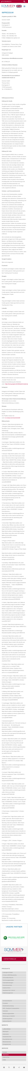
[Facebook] (4, 1067)
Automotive (6, 1034)
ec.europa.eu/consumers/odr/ (12, 417)
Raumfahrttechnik (7, 1039)
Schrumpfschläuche (8, 977)
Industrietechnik (7, 1036)
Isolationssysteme (7, 1018)
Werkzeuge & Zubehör (9, 1016)
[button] (24, 1)
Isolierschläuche (7, 1021)
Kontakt (5, 1052)
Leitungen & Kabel (8, 972)
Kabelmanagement (8, 993)
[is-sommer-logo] (8, 6)
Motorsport (5, 1031)
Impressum (6, 1054)
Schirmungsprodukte (8, 980)
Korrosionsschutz (7, 985)
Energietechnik (7, 1044)
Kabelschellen (6, 987)
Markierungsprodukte (8, 1013)
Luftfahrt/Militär (7, 1029)
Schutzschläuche (7, 1000)
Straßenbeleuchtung (8, 1006)
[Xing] (19, 1067)
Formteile (5, 1003)
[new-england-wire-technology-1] (14, 938)
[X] (9, 1067)
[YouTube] (24, 1067)
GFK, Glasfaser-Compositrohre (11, 1008)
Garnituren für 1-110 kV (9, 990)
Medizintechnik (7, 1041)
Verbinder (5, 1011)
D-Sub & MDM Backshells (10, 975)
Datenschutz (6, 1057)
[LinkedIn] (14, 1067)
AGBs (4, 1059)
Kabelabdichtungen (8, 982)
